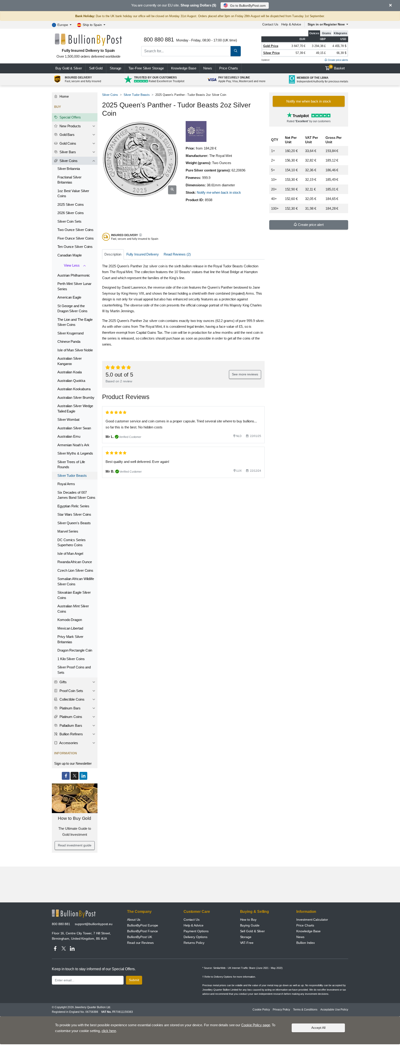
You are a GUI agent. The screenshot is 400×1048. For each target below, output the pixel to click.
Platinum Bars (70, 708)
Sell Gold (96, 68)
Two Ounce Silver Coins (75, 230)
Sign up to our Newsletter (73, 763)
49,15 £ (321, 53)
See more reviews (245, 374)
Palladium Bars (70, 725)
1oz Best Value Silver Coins (73, 193)
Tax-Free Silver (146, 68)
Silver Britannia (68, 169)
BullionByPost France (142, 931)
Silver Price (271, 53)
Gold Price (270, 46)
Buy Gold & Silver (68, 68)
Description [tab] (112, 254)
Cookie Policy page (255, 1025)
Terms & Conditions (305, 1009)
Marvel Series (67, 531)
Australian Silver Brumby (75, 397)
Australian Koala (69, 372)
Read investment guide (74, 845)
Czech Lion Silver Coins (75, 570)
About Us (133, 919)
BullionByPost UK (139, 937)
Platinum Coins (70, 717)
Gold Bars (67, 135)
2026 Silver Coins (70, 213)
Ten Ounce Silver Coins (75, 247)
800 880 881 (61, 924)
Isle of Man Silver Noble (75, 350)
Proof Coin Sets (71, 691)
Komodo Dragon (69, 620)
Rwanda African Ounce (74, 562)
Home (64, 96)
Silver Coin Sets (69, 221)
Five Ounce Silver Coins (75, 238)
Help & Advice (291, 24)
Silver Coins (110, 95)
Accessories (68, 743)
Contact (270, 24)
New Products (70, 126)
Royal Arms (66, 484)
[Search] (236, 51)
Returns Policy (194, 943)
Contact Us (192, 919)
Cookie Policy (261, 1009)
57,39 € (300, 53)
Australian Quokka (71, 381)
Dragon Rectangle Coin (74, 650)
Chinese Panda (68, 341)
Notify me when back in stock (219, 192)
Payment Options (196, 931)
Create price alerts (337, 60)
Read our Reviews (140, 943)
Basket (337, 67)
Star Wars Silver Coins (74, 514)
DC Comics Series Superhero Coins (71, 542)
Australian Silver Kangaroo (69, 361)
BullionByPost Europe (142, 925)
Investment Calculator (312, 919)
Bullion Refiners (71, 734)
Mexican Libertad (70, 628)
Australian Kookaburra (74, 389)
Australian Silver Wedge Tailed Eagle (75, 408)
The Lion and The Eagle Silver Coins (75, 322)
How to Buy (248, 919)
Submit (134, 980)
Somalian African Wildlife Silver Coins (75, 581)
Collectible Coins (71, 699)
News (207, 68)
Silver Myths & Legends (75, 453)
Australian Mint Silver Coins (73, 608)
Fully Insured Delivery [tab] (142, 254)
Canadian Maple (69, 255)
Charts (228, 68)
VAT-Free (246, 943)
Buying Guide (249, 925)
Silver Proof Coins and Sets (74, 669)
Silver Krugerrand (70, 333)
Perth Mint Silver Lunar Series (74, 286)
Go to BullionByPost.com (248, 5)
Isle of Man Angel (70, 553)
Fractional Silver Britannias (69, 179)
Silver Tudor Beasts (137, 95)
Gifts (63, 682)
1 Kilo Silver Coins (70, 659)
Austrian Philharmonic (73, 275)
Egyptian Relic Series (73, 506)
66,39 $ (341, 53)
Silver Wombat (68, 419)
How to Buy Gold (74, 818)
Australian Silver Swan (74, 428)
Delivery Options (195, 937)
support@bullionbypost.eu (93, 924)
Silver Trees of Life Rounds (71, 464)
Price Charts (305, 925)
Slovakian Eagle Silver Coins (74, 595)
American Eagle (69, 297)
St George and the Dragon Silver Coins (72, 308)
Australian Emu (68, 436)
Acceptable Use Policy (334, 1009)
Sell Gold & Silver (252, 931)
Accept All (318, 1027)
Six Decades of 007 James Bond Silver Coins (76, 495)
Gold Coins (67, 143)
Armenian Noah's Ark (73, 445)
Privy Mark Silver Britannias (70, 639)
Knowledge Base (183, 68)
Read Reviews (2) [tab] (177, 254)
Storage (115, 68)
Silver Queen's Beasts (74, 523)
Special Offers (70, 117)
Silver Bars (67, 152)
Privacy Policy (281, 1009)
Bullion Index (305, 943)
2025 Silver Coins (70, 204)
